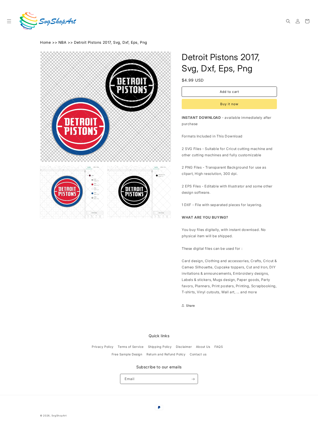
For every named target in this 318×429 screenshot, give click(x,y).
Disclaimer (184, 346)
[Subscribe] (193, 379)
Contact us (198, 354)
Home (45, 42)
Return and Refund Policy (165, 354)
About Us (203, 346)
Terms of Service (131, 346)
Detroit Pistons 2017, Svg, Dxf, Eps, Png (110, 42)
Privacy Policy (102, 346)
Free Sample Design (127, 354)
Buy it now (229, 104)
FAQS (218, 346)
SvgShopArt (59, 415)
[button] (9, 21)
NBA (62, 42)
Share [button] (190, 305)
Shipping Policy (160, 346)
